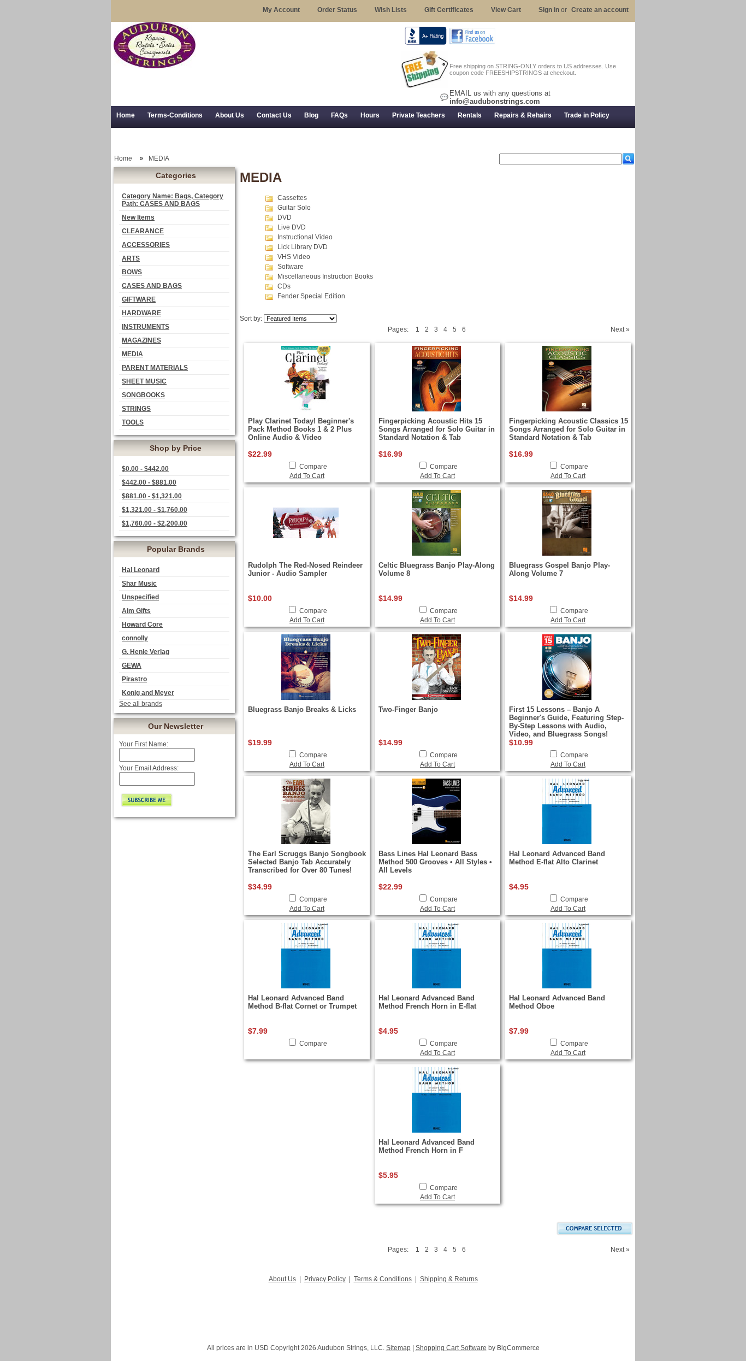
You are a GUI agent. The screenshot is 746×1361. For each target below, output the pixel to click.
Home (123, 158)
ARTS (131, 258)
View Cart (506, 10)
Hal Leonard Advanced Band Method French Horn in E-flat (427, 1002)
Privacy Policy (325, 1279)
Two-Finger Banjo (408, 709)
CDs (284, 286)
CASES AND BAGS (152, 286)
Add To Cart (306, 476)
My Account (281, 10)
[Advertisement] (373, 1310)
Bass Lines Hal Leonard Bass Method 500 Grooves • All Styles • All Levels (435, 862)
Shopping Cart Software (451, 1348)
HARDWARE (141, 313)
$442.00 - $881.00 (149, 482)
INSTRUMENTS (145, 327)
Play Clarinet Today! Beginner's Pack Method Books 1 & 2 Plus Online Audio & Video (301, 429)
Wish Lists (391, 10)
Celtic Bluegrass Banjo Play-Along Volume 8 (436, 569)
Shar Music (139, 583)
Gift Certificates (448, 10)
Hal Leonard (140, 570)
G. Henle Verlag (145, 652)
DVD (284, 217)
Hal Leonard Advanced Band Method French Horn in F (426, 1146)
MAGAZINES (141, 340)
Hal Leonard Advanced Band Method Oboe (557, 1002)
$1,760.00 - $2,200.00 (154, 523)
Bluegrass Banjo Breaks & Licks (302, 709)
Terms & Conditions (383, 1279)
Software (290, 266)
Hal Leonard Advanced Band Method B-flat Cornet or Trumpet (302, 1002)
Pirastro (134, 679)
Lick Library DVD (302, 247)
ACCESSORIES (146, 245)
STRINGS (136, 409)
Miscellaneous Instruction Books (325, 276)
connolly (135, 638)
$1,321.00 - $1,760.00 (154, 510)
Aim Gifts (136, 611)
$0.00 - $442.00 (145, 469)
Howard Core (142, 624)
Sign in (548, 10)
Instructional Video (305, 237)
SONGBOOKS (143, 395)
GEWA (131, 665)
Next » (620, 329)
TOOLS (133, 422)
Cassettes (292, 198)
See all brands (140, 704)
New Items (138, 217)
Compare (313, 466)
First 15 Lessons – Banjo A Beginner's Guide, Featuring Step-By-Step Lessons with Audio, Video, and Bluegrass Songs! (566, 721)
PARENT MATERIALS (155, 368)
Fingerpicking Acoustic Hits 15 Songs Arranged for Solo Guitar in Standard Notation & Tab (436, 429)
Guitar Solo (294, 207)
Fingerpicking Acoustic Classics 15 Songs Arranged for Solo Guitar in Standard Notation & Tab (568, 429)
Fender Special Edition (311, 296)
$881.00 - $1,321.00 (152, 496)
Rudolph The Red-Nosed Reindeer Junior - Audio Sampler (305, 569)
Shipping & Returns (449, 1279)
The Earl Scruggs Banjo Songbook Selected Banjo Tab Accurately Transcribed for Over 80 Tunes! (307, 862)
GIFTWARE (139, 299)
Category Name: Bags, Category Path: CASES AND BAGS (172, 200)
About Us (282, 1279)
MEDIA (132, 354)
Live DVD (291, 227)
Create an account (600, 10)
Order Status (337, 10)
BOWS (132, 272)
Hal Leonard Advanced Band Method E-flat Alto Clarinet (557, 858)
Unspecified (140, 597)
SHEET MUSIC (144, 381)
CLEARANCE (143, 231)
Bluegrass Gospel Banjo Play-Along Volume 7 (559, 569)
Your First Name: (143, 744)
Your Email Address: (149, 768)
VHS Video (293, 257)
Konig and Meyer (148, 693)
